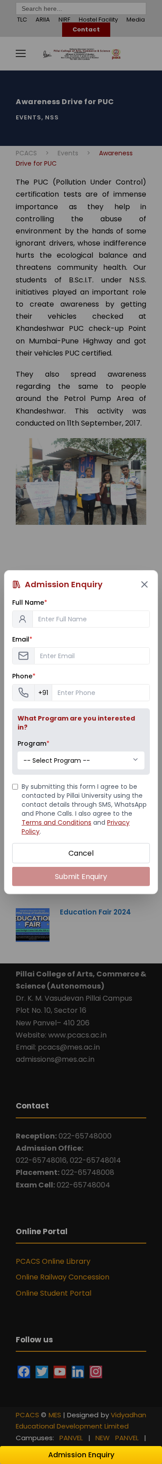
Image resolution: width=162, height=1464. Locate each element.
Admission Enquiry (81, 1455)
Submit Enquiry (81, 876)
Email (22, 638)
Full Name (29, 602)
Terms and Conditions (56, 822)
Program (34, 743)
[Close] (144, 584)
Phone (24, 675)
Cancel (81, 853)
